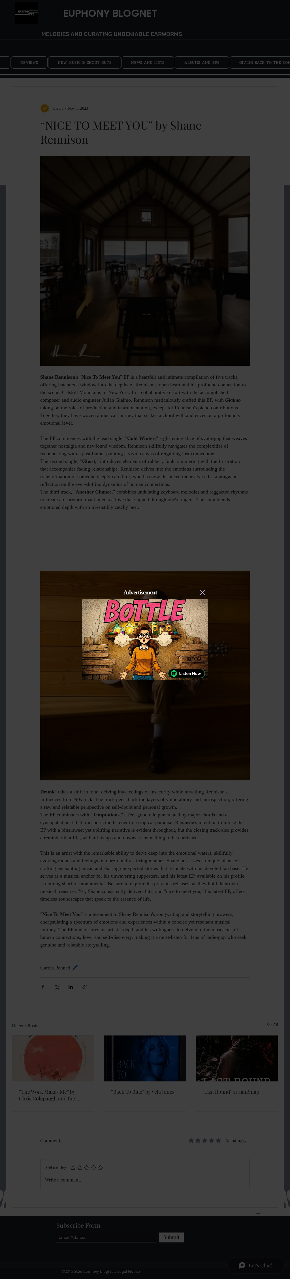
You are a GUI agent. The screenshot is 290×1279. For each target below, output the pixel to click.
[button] (202, 593)
